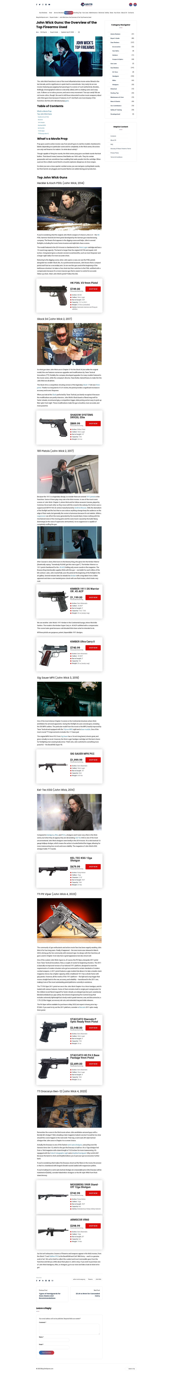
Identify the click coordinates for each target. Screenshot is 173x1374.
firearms (90, 1279)
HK (98, 235)
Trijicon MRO (68, 729)
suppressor (41, 516)
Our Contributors (116, 106)
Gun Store (117, 13)
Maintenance (93, 13)
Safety (107, 13)
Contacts (131, 13)
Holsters (115, 55)
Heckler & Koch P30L (43, 117)
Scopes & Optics (117, 59)
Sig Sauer (64, 736)
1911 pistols (90, 497)
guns (67, 101)
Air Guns (115, 72)
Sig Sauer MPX (42, 125)
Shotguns (115, 84)
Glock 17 (86, 385)
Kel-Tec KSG (41, 128)
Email (41, 1344)
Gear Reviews (115, 42)
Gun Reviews (43, 13)
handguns (50, 835)
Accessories (116, 47)
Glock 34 (40, 119)
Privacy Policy (115, 153)
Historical (101, 13)
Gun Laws (85, 13)
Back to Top (132, 1368)
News (111, 13)
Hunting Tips (78, 13)
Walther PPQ (53, 1256)
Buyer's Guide (54, 32)
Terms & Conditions (116, 157)
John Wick (98, 1279)
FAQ (112, 144)
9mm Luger (83, 247)
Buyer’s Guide (68, 13)
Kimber (73, 576)
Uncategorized (115, 114)
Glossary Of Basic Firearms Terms (121, 148)
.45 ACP (61, 567)
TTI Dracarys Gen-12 (42, 133)
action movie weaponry (79, 1279)
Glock (54, 395)
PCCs (64, 835)
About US (124, 13)
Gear (50, 13)
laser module (85, 729)
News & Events (115, 101)
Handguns (115, 76)
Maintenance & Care (117, 97)
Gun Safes (115, 51)
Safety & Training (116, 110)
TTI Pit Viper (40, 131)
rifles (56, 835)
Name (41, 1337)
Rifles (114, 80)
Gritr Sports (43, 32)
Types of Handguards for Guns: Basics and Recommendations (49, 1295)
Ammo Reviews (59, 13)
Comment (42, 1322)
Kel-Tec (78, 838)
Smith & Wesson (80, 508)
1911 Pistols (41, 122)
